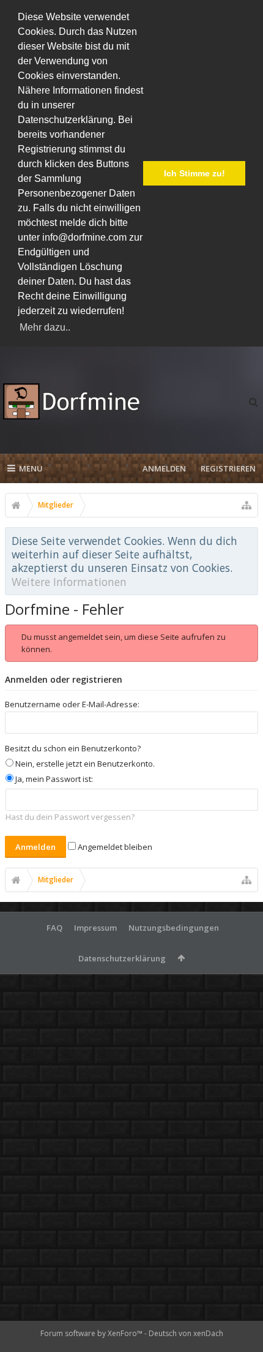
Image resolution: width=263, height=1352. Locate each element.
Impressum (95, 927)
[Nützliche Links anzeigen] (246, 505)
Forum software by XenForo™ (92, 1333)
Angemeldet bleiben (114, 846)
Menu (31, 468)
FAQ (54, 927)
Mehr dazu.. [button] (45, 327)
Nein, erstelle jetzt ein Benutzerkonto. (84, 763)
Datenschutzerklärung (122, 958)
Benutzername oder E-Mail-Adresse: (72, 704)
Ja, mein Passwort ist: (53, 778)
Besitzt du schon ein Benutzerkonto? (73, 748)
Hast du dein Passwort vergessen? (70, 816)
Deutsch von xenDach (186, 1333)
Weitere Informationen (69, 581)
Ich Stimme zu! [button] (194, 173)
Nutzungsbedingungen (173, 927)
